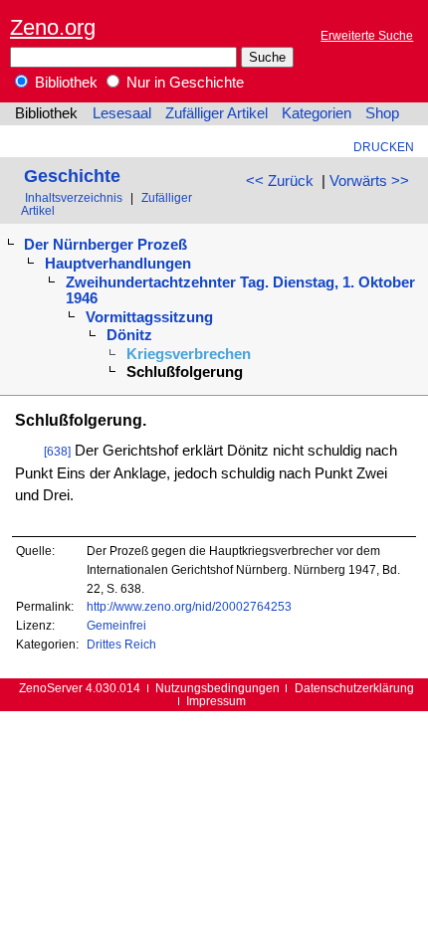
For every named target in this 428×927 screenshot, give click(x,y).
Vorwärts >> (369, 181)
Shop (382, 113)
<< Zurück (280, 181)
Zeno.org (53, 27)
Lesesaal (122, 113)
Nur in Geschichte (183, 83)
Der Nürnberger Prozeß (105, 245)
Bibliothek (64, 83)
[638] (57, 451)
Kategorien (316, 113)
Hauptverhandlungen (118, 264)
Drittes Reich (121, 644)
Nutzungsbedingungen (217, 687)
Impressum (216, 700)
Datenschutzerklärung (354, 687)
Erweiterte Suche (367, 35)
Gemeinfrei (116, 625)
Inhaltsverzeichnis (73, 197)
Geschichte (72, 175)
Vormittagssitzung (149, 317)
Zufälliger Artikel (216, 113)
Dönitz (129, 335)
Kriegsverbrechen (188, 354)
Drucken (383, 146)
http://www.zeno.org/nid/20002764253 (189, 606)
